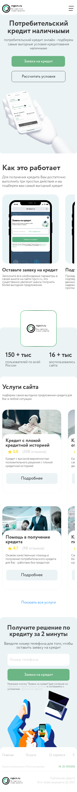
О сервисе (57, 755)
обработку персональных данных (26, 686)
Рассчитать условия (38, 76)
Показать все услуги (38, 602)
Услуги (31, 755)
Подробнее (32, 478)
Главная (8, 755)
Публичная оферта (62, 778)
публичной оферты (32, 689)
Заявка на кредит (38, 61)
